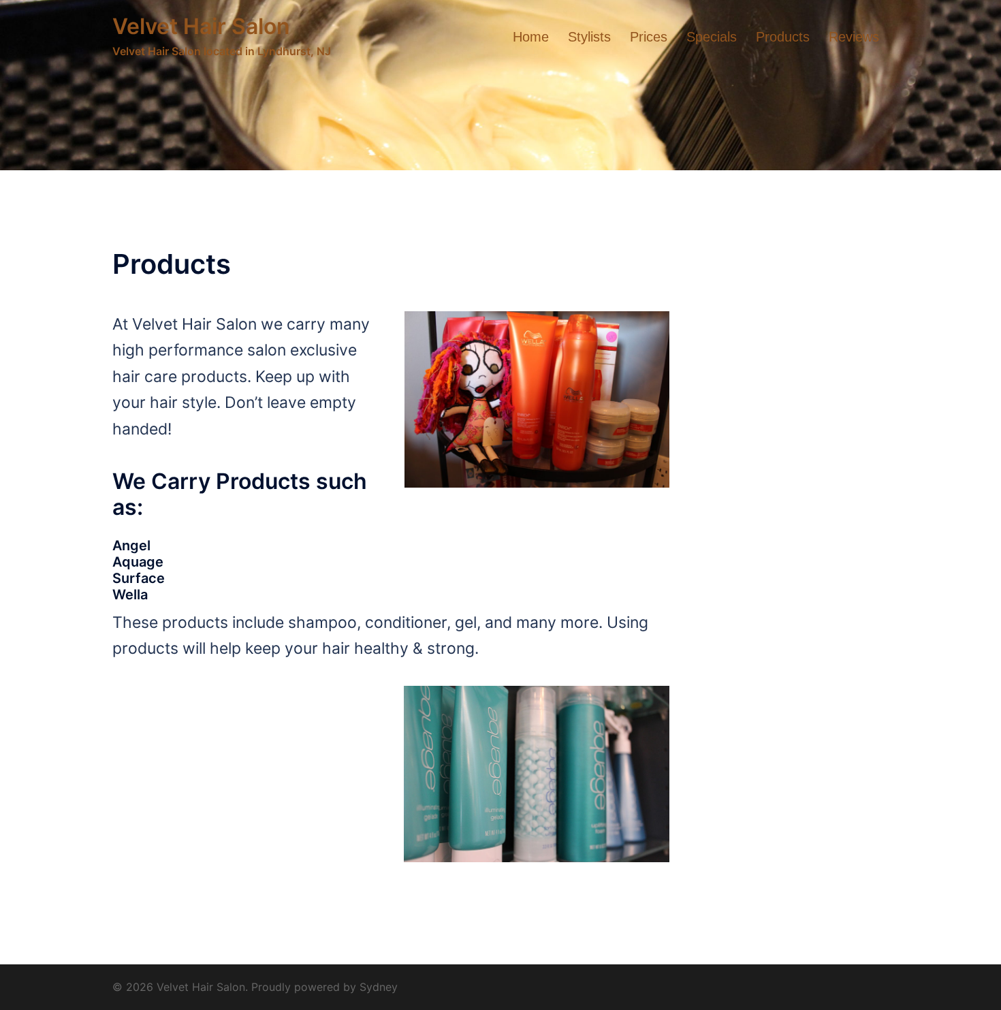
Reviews (854, 36)
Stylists (589, 36)
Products (783, 36)
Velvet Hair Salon (201, 26)
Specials (711, 36)
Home (531, 36)
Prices (648, 36)
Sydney (379, 987)
